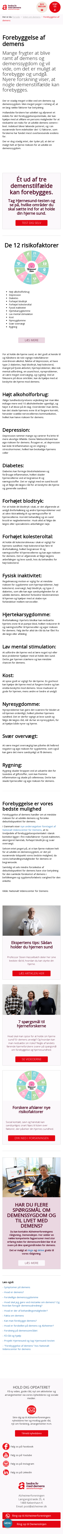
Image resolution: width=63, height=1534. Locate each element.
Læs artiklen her (31, 973)
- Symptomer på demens (16, 1287)
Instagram (22, 1463)
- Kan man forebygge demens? (19, 1320)
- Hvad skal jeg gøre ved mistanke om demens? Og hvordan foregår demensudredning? (31, 1304)
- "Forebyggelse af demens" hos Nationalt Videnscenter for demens (25, 1347)
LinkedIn (21, 1472)
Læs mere (31, 340)
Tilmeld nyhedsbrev (31, 1433)
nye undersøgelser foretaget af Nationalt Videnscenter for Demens (29, 828)
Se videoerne (31, 1059)
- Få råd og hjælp (11, 1335)
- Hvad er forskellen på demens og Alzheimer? (28, 1325)
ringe (30, 1250)
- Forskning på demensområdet (19, 1330)
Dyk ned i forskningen (32, 1138)
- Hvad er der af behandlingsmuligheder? (25, 1310)
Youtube (21, 1455)
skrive (40, 1250)
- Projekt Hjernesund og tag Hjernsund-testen (28, 1340)
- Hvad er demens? (13, 1292)
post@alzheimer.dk (35, 1506)
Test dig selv (31, 223)
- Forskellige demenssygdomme (20, 1297)
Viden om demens (32, 16)
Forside (16, 16)
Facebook (21, 1446)
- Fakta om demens (13, 1315)
